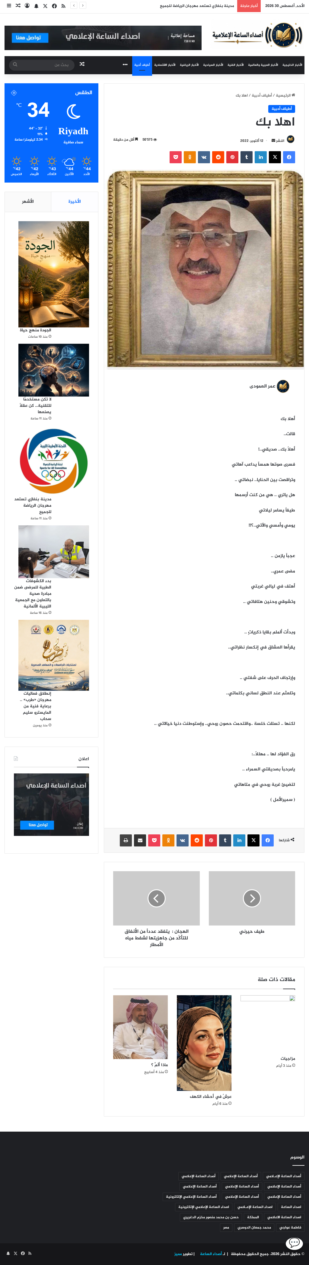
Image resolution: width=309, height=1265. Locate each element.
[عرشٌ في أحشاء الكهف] (204, 1043)
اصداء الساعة (291, 1207)
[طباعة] (126, 840)
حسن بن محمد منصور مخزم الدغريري (211, 1217)
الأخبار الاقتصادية (165, 65)
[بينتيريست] (232, 157)
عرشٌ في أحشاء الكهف (210, 1096)
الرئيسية (283, 95)
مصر (226, 1228)
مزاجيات (288, 1058)
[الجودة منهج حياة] (53, 274)
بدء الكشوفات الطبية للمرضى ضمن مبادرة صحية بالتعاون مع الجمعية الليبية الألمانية (32, 594)
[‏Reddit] (218, 157)
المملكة (253, 1217)
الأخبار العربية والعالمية (263, 65)
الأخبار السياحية (213, 65)
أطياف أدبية (142, 65)
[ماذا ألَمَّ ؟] (140, 1027)
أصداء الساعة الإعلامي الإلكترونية (191, 1197)
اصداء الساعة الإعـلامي (254, 1207)
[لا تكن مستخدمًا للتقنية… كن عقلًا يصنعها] (53, 370)
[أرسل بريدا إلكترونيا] (273, 141)
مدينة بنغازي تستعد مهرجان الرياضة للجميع (196, 6)
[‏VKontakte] (204, 157)
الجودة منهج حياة (35, 330)
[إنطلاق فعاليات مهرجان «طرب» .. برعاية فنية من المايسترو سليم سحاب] (53, 655)
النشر (280, 141)
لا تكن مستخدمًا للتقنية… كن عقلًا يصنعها (35, 406)
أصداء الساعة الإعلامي (241, 1176)
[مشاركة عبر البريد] (140, 840)
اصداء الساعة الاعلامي (284, 1217)
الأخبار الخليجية (292, 65)
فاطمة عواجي (290, 1228)
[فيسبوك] (289, 157)
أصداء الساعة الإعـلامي (283, 1176)
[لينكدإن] (261, 157)
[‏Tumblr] (247, 157)
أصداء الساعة (210, 1254)
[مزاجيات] (268, 1024)
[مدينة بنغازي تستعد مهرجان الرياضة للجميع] (53, 460)
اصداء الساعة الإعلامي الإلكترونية (203, 1207)
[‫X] (275, 157)
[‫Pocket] (176, 157)
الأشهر (28, 202)
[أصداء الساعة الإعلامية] (257, 34)
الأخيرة (74, 202)
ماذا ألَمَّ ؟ (159, 1065)
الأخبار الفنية (236, 65)
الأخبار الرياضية (189, 65)
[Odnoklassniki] (190, 157)
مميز (178, 1254)
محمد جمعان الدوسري (254, 1228)
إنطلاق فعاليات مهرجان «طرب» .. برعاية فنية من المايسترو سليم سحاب (35, 706)
